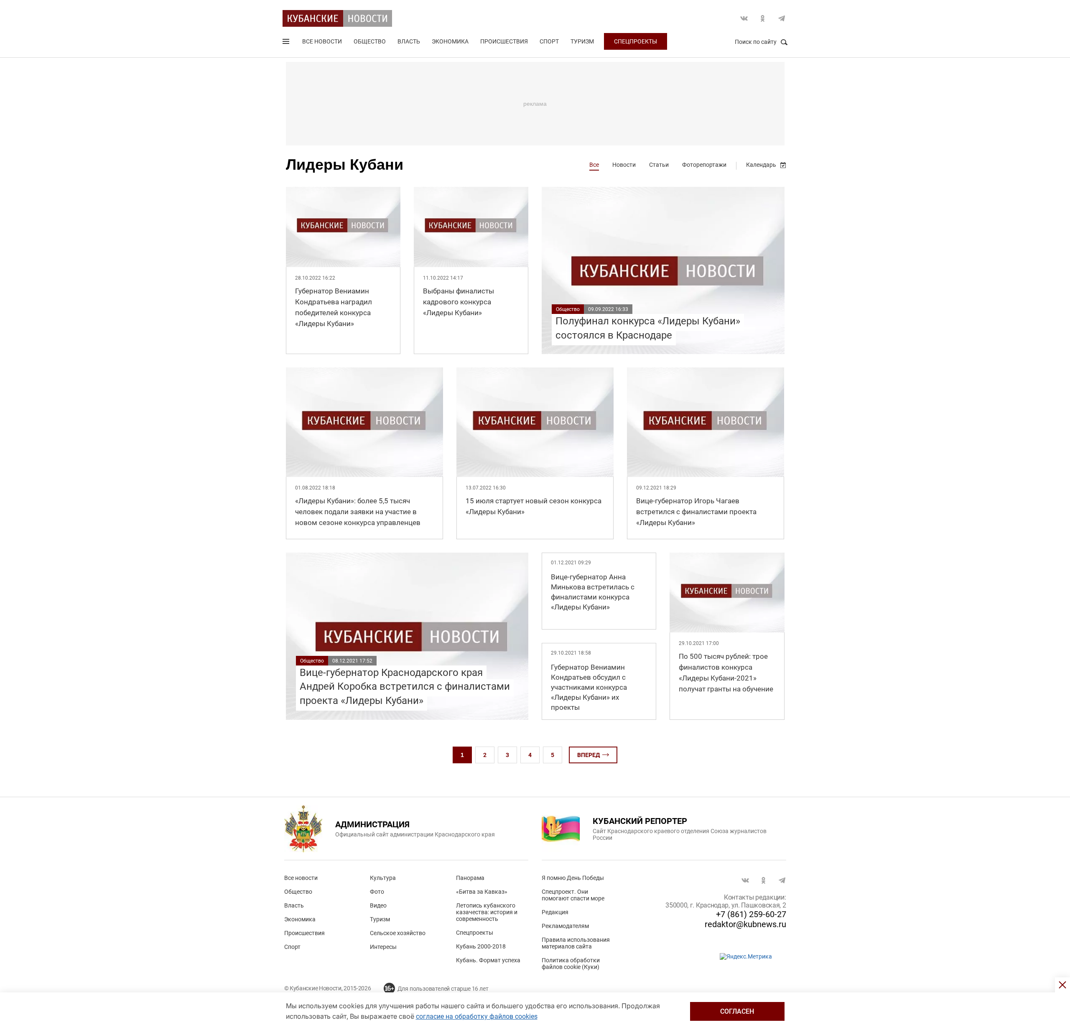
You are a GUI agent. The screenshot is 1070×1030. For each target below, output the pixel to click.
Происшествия (504, 41)
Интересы (383, 946)
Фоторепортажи (704, 164)
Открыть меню (287, 43)
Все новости (322, 41)
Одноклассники (763, 18)
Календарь (761, 164)
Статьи (659, 164)
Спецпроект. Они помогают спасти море (573, 895)
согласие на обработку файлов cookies (477, 1016)
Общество (370, 41)
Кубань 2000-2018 (481, 946)
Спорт (549, 41)
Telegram (781, 18)
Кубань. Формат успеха (488, 960)
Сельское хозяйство (397, 933)
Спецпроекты (635, 41)
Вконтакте (744, 18)
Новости (624, 164)
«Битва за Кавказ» (481, 891)
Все (594, 164)
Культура (383, 877)
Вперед (588, 755)
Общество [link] (568, 309)
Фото (377, 891)
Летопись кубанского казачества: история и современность (486, 912)
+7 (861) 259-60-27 (751, 914)
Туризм (582, 41)
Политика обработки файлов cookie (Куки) (571, 963)
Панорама (470, 877)
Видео (378, 905)
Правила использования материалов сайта (576, 943)
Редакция (555, 912)
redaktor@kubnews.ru (745, 924)
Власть (408, 41)
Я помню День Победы (573, 877)
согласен (737, 1011)
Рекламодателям (565, 926)
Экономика (450, 41)
